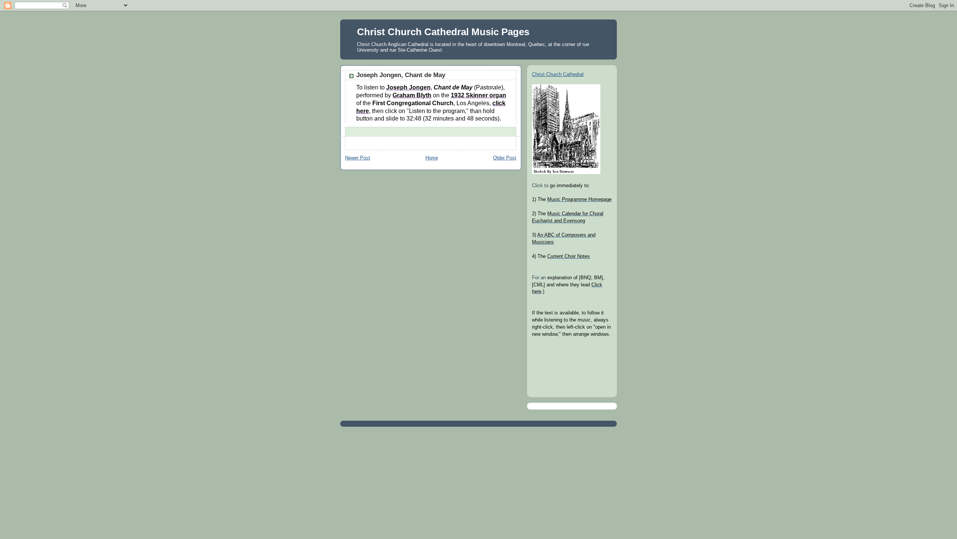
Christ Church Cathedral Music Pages (443, 31)
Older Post (504, 158)
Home (431, 158)
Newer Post (357, 158)
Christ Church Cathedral (558, 74)
